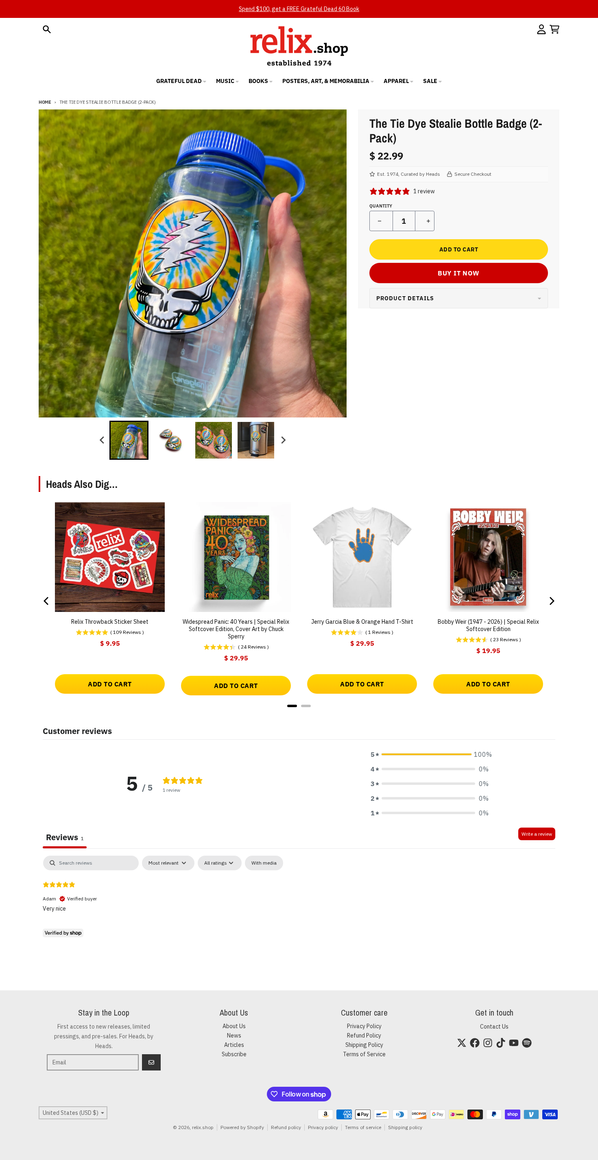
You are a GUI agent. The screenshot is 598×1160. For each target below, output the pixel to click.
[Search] (47, 29)
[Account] (541, 29)
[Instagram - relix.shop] (488, 1043)
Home (45, 102)
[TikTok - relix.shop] (501, 1043)
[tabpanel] (299, 907)
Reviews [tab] (64, 837)
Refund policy (286, 1127)
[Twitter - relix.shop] (462, 1043)
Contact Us (494, 1026)
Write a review (537, 834)
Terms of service (363, 1127)
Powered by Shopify (242, 1127)
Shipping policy (405, 1127)
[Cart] (554, 29)
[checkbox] (264, 863)
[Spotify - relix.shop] (527, 1043)
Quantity (380, 206)
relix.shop (203, 1127)
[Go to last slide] (102, 440)
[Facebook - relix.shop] (475, 1043)
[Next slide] (282, 440)
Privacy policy (323, 1127)
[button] (430, 754)
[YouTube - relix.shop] (514, 1043)
